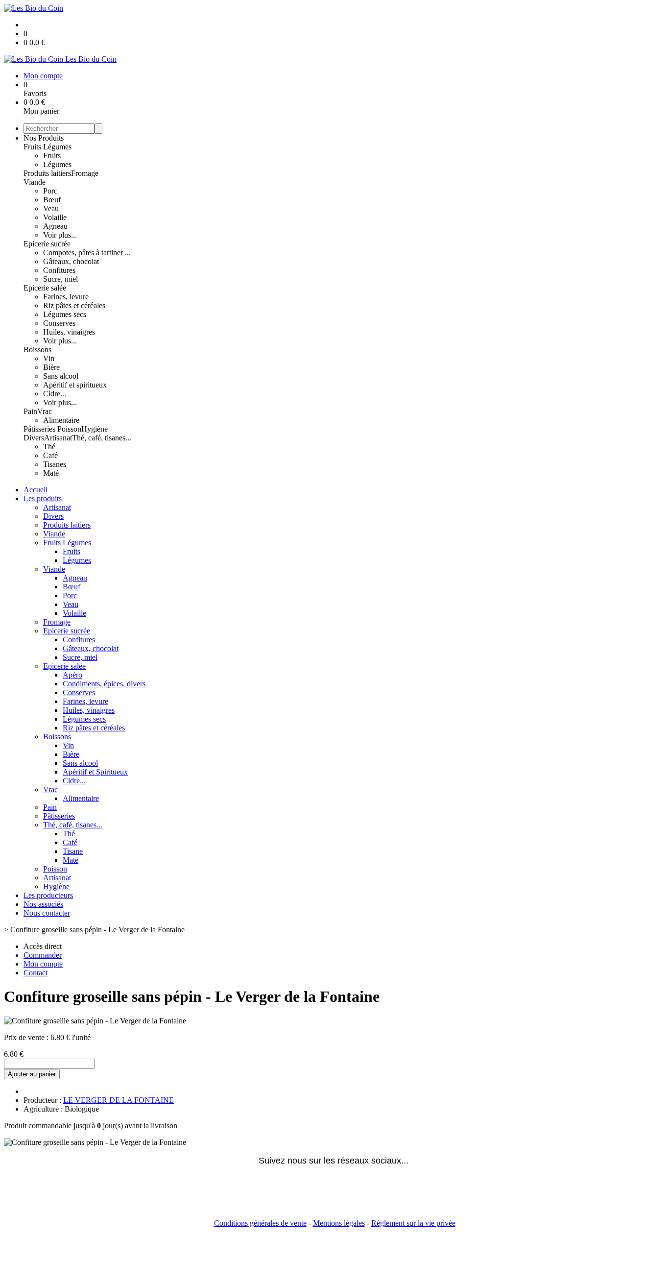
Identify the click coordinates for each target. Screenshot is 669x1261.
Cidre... (54, 393)
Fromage (84, 173)
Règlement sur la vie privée (413, 1223)
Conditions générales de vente (260, 1223)
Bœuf (52, 199)
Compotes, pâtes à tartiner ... (87, 252)
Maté (51, 473)
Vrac (44, 411)
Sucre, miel (60, 279)
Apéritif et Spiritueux (95, 772)
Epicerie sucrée (47, 244)
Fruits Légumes (48, 147)
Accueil (36, 489)
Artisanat (58, 438)
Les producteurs (48, 895)
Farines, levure (66, 296)
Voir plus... (60, 235)
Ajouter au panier (32, 1074)
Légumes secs (64, 314)
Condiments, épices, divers (104, 683)
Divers (34, 438)
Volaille (55, 217)
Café (50, 455)
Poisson (69, 429)
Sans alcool (60, 376)
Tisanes (54, 464)
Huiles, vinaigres (69, 332)
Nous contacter (47, 913)
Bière (51, 367)
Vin (48, 358)
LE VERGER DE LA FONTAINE (118, 1100)
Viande (35, 182)
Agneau (55, 226)
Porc (50, 191)
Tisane (73, 851)
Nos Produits (44, 138)
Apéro (72, 675)
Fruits (52, 155)
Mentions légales (339, 1223)
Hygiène (94, 429)
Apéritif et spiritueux (75, 385)
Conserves (59, 323)
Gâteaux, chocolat (71, 261)
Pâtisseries (40, 429)
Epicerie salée (45, 288)
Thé (49, 446)
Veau (51, 208)
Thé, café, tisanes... (101, 438)
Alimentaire (61, 420)
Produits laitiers (47, 173)
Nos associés (43, 904)
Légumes (57, 164)
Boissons (37, 349)
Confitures (59, 270)
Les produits (43, 498)
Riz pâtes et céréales (74, 305)
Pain (30, 411)
